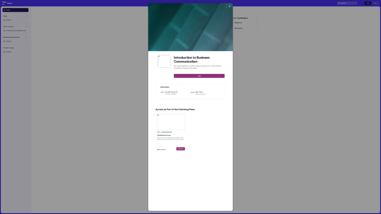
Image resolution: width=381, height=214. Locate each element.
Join (199, 76)
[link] (171, 132)
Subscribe (181, 149)
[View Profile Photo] (164, 61)
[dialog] (190, 107)
